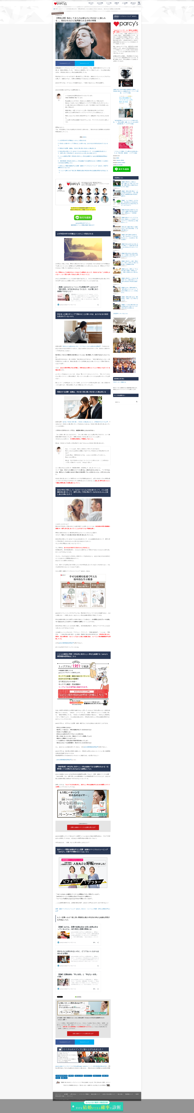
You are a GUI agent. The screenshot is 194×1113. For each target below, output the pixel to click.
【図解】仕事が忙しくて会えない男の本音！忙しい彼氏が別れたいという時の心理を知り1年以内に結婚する (129, 281)
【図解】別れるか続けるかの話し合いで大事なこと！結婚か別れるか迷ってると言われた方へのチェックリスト (129, 246)
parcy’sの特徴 (100, 3)
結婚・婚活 (105, 1075)
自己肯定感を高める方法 (62, 1075)
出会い (58, 1077)
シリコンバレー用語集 (84, 1094)
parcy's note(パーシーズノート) (60, 3)
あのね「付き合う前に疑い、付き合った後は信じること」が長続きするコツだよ (84, 421)
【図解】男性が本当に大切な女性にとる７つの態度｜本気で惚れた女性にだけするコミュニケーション (129, 255)
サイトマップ (58, 1094)
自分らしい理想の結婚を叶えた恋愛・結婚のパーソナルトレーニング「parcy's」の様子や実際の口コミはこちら (83, 166)
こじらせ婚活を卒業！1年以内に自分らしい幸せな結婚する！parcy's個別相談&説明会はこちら (82, 157)
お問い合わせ (133, 3)
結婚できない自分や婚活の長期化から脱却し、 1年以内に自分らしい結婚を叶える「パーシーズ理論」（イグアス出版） (125, 91)
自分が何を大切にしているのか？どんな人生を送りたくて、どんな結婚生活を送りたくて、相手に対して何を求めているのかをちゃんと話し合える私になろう (82, 152)
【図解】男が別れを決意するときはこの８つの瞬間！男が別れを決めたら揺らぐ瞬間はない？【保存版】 (129, 211)
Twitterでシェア (84, 63)
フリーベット (70, 1096)
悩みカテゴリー (97, 1075)
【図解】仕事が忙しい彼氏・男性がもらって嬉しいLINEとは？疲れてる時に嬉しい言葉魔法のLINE (129, 263)
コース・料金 (108, 3)
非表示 (84, 137)
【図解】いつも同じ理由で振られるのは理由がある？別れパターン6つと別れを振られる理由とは (129, 306)
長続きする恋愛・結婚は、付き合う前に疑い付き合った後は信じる (77, 148)
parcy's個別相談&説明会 (65, 643)
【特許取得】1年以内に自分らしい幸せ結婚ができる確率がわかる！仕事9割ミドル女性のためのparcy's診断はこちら (83, 161)
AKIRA (117, 158)
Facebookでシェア (65, 63)
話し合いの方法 (79, 1075)
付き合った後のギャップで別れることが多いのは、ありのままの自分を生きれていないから (83, 144)
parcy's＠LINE (119, 164)
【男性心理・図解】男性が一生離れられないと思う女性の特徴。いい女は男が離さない (129, 228)
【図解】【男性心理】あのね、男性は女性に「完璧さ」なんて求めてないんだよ (129, 298)
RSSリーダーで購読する (119, 382)
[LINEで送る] (78, 997)
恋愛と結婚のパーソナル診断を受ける (82, 827)
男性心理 (71, 1075)
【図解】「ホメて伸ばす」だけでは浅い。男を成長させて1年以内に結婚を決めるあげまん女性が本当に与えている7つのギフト (129, 203)
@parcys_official (120, 160)
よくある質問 (124, 3)
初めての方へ (91, 3)
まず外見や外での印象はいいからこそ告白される (72, 140)
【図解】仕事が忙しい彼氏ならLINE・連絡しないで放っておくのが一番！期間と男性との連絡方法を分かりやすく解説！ (129, 184)
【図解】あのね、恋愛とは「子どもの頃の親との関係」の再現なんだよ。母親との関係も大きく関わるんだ (129, 271)
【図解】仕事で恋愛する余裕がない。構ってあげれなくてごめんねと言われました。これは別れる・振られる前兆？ (129, 237)
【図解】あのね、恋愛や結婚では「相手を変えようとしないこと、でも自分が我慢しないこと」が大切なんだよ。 (129, 290)
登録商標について (129, 1094)
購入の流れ (120, 1094)
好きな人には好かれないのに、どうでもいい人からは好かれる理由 (81, 346)
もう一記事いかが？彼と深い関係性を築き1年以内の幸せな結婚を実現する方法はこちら (83, 171)
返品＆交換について (95, 1094)
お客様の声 (116, 3)
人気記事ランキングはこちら (120, 313)
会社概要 (66, 1094)
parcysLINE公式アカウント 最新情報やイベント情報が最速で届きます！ (83, 224)
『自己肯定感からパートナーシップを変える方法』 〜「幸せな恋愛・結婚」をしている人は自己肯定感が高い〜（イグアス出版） (125, 122)
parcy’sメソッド (88, 1075)
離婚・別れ (64, 1077)
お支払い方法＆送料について (108, 1094)
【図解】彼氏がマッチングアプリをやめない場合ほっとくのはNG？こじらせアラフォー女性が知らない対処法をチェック (130, 220)
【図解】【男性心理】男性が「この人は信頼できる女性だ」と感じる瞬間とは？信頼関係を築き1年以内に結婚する (129, 194)
